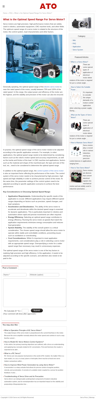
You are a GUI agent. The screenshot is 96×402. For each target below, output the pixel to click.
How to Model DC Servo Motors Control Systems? (24, 342)
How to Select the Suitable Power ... (80, 88)
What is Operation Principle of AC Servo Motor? (23, 330)
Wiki (74, 40)
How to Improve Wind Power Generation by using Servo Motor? (29, 365)
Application (77, 47)
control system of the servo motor (50, 171)
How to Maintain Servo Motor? (82, 143)
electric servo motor (52, 87)
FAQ (10, 13)
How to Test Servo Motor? (80, 168)
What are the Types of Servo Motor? (81, 116)
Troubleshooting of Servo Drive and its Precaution (24, 376)
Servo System (78, 50)
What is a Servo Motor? (79, 62)
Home (5, 13)
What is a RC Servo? (12, 353)
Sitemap (91, 397)
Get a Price (84, 397)
